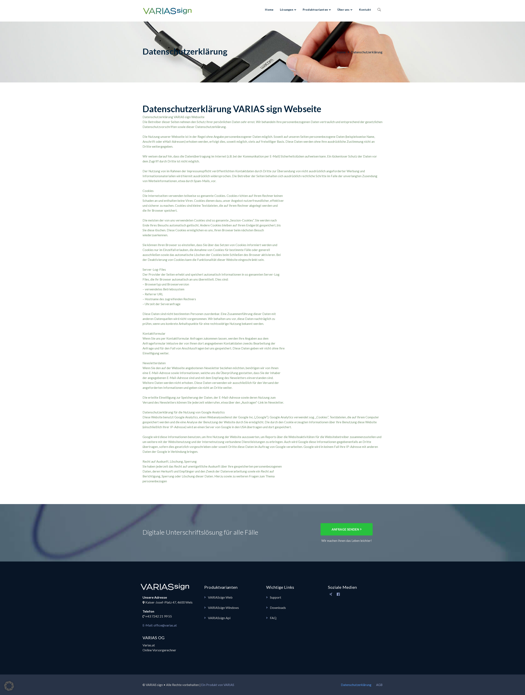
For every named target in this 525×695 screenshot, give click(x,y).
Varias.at (149, 645)
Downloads (278, 607)
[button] (9, 686)
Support (275, 597)
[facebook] (338, 594)
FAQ (273, 618)
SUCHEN (379, 9)
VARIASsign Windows (223, 607)
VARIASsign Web (220, 597)
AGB (379, 685)
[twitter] (331, 594)
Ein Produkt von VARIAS (217, 685)
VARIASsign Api (219, 618)
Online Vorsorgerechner (159, 650)
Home (341, 52)
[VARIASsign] (168, 10)
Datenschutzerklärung (356, 685)
